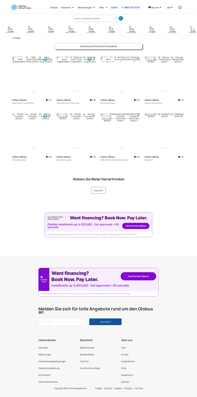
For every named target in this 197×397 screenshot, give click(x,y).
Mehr (101, 7)
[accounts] (181, 7)
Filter (116, 18)
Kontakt (54, 7)
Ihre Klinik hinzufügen (90, 368)
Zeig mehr (98, 190)
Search (121, 18)
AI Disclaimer (44, 375)
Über (123, 347)
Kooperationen (128, 361)
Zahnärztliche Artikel (48, 381)
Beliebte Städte (87, 354)
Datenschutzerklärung (49, 368)
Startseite (43, 347)
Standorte (66, 7)
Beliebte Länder (87, 347)
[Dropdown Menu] (73, 7)
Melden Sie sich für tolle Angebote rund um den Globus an (95, 310)
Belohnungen (44, 354)
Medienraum (127, 375)
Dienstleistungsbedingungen (52, 361)
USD (169, 7)
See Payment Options (136, 226)
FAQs (123, 368)
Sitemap (125, 381)
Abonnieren (105, 321)
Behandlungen (85, 7)
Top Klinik (84, 361)
